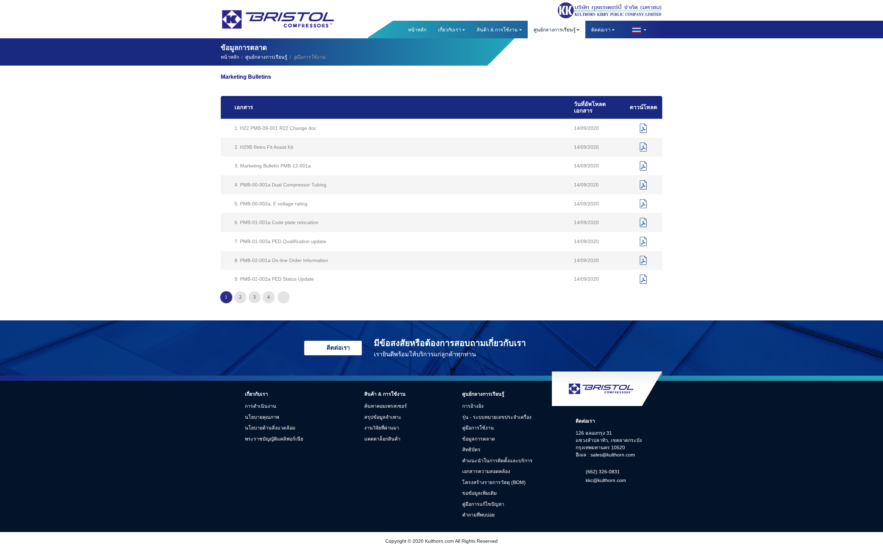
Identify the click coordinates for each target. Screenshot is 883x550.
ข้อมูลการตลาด (478, 439)
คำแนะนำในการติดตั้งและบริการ (497, 460)
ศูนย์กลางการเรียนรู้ (555, 29)
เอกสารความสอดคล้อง (486, 471)
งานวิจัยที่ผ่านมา (381, 428)
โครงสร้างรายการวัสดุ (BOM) (494, 482)
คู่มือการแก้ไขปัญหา (483, 504)
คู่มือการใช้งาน (478, 428)
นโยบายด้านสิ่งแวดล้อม (270, 428)
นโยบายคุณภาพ (262, 417)
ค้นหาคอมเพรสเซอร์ (385, 406)
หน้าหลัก (417, 29)
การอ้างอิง (473, 406)
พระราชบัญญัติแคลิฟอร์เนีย (274, 439)
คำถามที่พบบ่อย (478, 515)
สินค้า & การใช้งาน (497, 29)
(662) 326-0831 (603, 471)
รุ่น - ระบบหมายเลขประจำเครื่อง (497, 417)
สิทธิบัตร (471, 449)
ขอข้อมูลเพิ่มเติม (479, 493)
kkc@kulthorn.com (606, 480)
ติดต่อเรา (601, 29)
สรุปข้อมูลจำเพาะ (382, 417)
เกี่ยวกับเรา (449, 29)
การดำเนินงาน (260, 406)
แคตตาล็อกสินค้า (382, 439)
